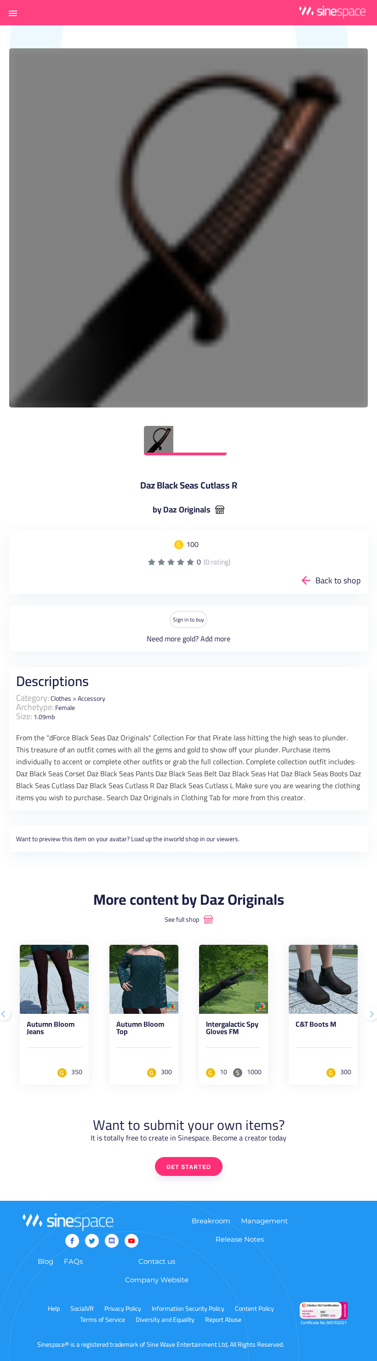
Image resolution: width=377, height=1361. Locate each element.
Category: (32, 697)
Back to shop (338, 580)
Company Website (156, 1279)
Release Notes (240, 1239)
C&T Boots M (316, 1026)
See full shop (182, 919)
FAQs (73, 1261)
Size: (24, 716)
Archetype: (35, 707)
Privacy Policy (122, 1308)
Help (54, 1308)
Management (264, 1220)
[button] (13, 13)
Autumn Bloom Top (140, 1029)
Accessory (91, 698)
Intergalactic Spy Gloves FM (232, 1029)
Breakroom (211, 1220)
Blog (45, 1261)
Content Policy (254, 1308)
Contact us (156, 1261)
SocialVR (82, 1308)
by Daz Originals (182, 510)
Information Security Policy (188, 1308)
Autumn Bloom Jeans (50, 1029)
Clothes (61, 698)
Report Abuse (223, 1320)
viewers (227, 839)
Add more (215, 639)
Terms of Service (102, 1320)
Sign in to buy (188, 619)
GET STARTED (188, 1166)
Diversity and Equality (165, 1320)
